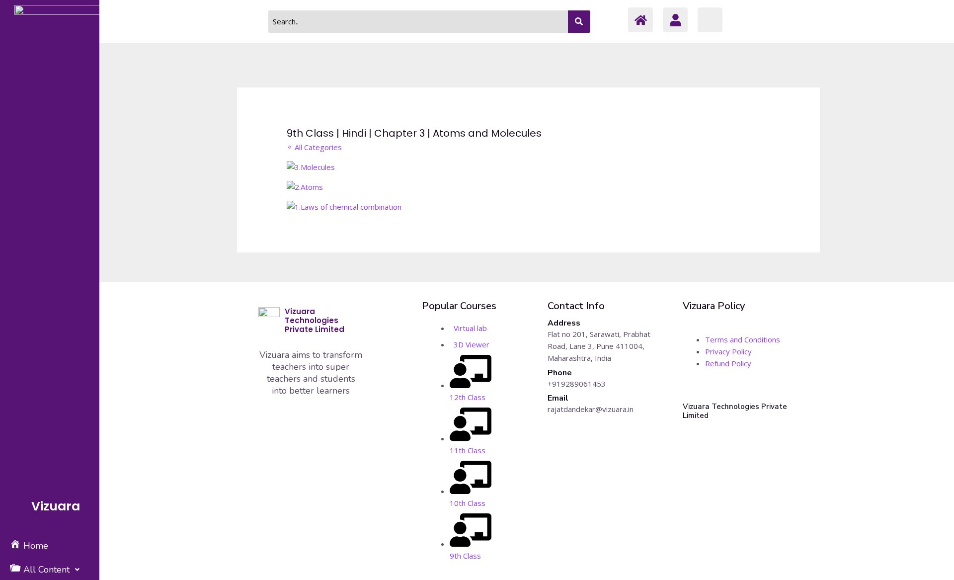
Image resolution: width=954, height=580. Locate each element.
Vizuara (55, 506)
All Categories (317, 147)
